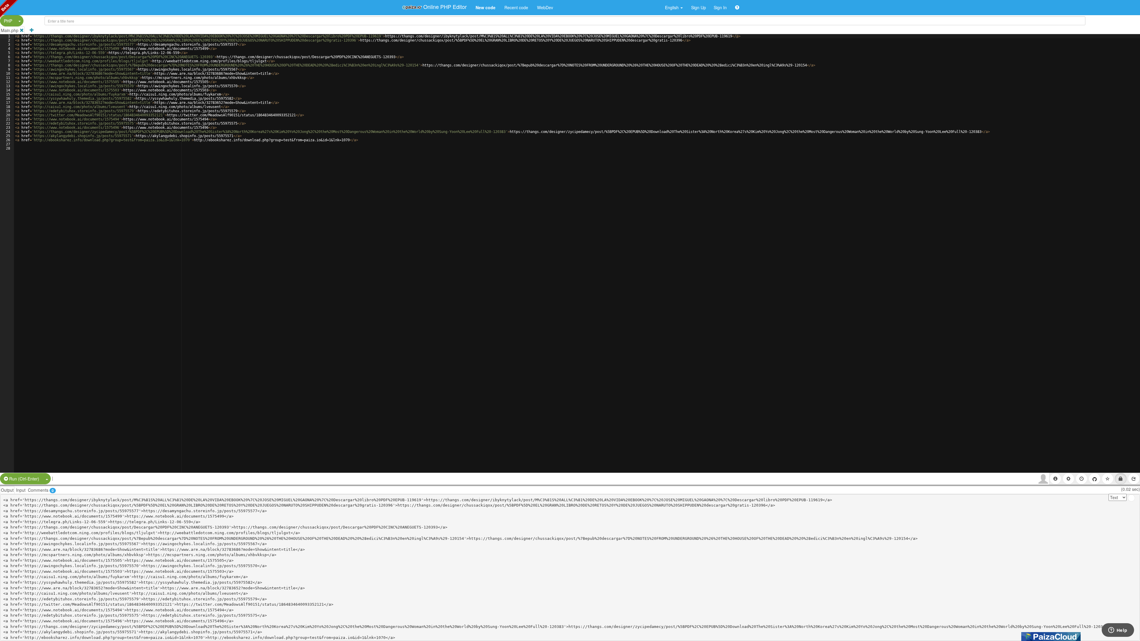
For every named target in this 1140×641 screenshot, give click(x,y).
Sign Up (698, 7)
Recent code (516, 7)
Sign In (720, 7)
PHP (8, 21)
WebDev (545, 7)
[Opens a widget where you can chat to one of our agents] (1117, 630)
